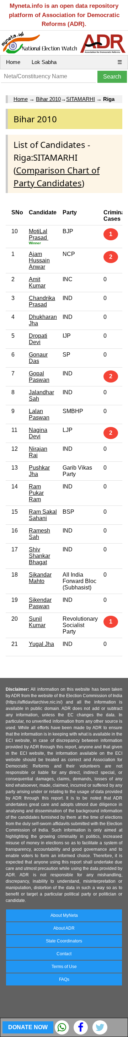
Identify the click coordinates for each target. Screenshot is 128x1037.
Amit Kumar (37, 282)
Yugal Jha (41, 644)
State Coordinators (64, 941)
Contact (64, 953)
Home (13, 62)
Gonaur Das (38, 358)
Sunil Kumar (37, 622)
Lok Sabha (44, 62)
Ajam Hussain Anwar (39, 260)
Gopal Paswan (39, 376)
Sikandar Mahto (40, 578)
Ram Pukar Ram (36, 492)
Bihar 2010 (48, 99)
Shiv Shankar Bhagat (39, 555)
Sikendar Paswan (40, 603)
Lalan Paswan (39, 414)
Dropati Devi (38, 339)
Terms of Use (64, 966)
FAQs (64, 979)
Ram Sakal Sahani (43, 515)
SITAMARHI (80, 99)
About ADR (64, 928)
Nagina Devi (38, 433)
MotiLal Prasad (38, 234)
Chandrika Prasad (42, 301)
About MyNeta (64, 915)
